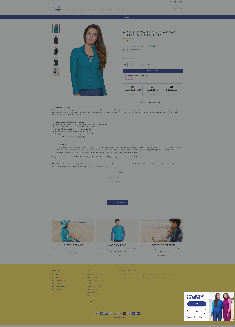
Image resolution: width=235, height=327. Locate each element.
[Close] (231, 294)
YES (197, 304)
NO (197, 311)
